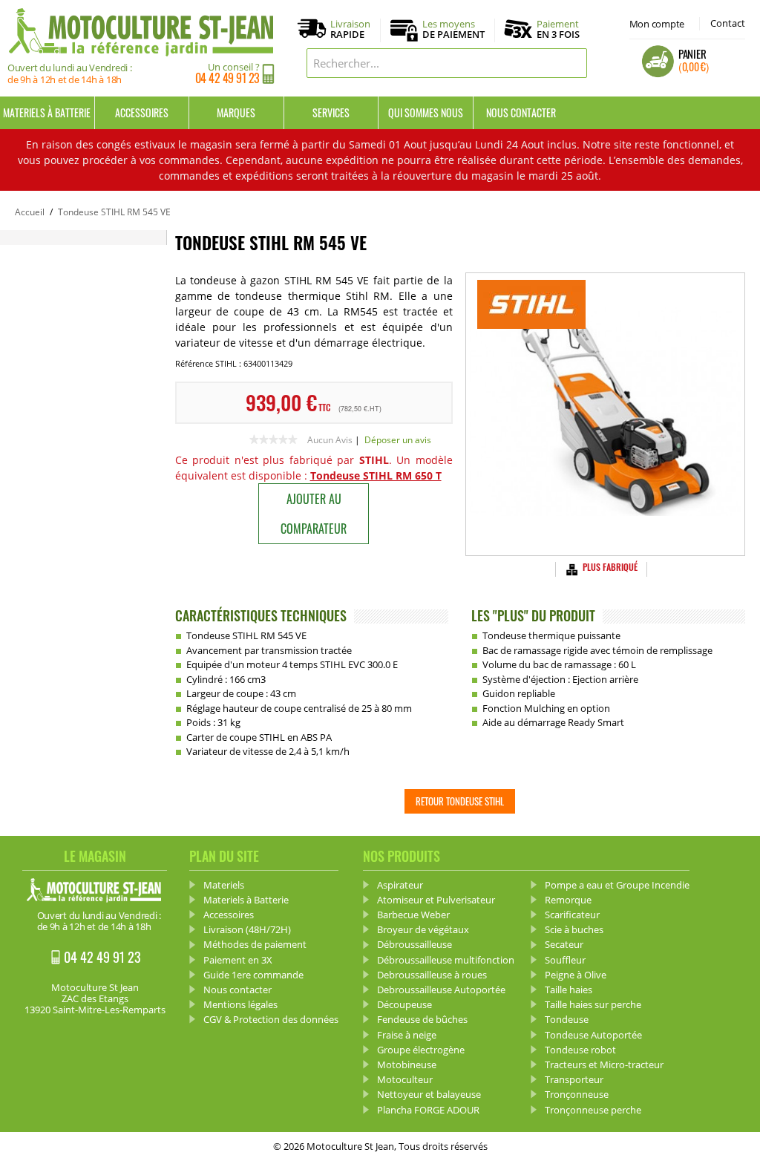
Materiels (223, 885)
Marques (236, 112)
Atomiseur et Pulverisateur (436, 899)
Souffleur (565, 960)
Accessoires (141, 112)
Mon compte (656, 23)
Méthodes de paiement (255, 944)
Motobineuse (406, 1064)
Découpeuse (404, 1004)
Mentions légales (240, 1004)
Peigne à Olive (575, 974)
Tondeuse (567, 1019)
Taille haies (568, 989)
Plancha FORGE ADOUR (428, 1109)
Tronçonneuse (577, 1094)
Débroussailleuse (414, 944)
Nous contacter (521, 112)
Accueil (30, 212)
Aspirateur (400, 885)
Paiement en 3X (237, 960)
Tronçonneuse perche (593, 1109)
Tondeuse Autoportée (593, 1034)
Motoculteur (405, 1079)
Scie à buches (574, 929)
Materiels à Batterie (47, 112)
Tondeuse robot (580, 1049)
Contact (727, 23)
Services (331, 112)
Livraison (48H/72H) (247, 929)
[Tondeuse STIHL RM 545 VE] (604, 414)
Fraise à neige (406, 1034)
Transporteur (574, 1079)
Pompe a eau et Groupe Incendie (617, 885)
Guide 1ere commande (253, 974)
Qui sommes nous (425, 112)
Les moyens (453, 30)
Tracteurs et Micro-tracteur (604, 1064)
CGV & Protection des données (270, 1019)
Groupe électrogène (421, 1049)
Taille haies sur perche (593, 1004)
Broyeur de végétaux (423, 929)
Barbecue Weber (413, 914)
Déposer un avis (397, 440)
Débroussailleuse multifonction (445, 960)
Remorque (568, 899)
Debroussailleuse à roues (432, 974)
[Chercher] (572, 63)
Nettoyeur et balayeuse (429, 1094)
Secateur (564, 944)
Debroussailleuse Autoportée (441, 989)
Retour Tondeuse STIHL (460, 801)
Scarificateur (572, 914)
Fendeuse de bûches (422, 1019)
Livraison (350, 30)
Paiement (558, 29)
